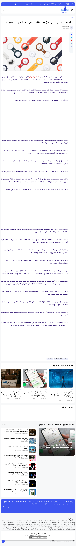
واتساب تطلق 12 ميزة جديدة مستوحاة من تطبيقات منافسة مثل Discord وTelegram (35, 394)
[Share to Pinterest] (71, 40)
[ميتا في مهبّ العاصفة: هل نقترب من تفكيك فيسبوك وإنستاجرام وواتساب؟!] (32, 432)
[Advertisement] (32, 120)
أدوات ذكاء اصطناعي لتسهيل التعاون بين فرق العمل (15, 439)
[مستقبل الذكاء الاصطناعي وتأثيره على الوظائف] (32, 449)
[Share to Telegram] (71, 47)
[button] (71, 50)
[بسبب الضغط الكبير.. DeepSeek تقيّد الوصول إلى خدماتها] (32, 483)
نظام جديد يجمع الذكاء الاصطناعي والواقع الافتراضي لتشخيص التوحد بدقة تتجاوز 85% (62, 395)
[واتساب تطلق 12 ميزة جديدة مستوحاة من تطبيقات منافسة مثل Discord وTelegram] (35, 378)
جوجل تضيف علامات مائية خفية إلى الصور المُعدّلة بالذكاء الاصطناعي (16, 490)
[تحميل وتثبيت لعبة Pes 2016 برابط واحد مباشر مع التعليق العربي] (68, 4)
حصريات (49, 358)
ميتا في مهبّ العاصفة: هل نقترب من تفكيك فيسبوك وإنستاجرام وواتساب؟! (11, 394)
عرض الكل (3, 424)
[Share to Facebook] (71, 34)
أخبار (72, 18)
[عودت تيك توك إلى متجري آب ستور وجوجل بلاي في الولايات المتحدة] (32, 466)
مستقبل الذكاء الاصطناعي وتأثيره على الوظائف (16, 447)
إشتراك (31, 537)
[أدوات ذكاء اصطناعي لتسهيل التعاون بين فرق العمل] (32, 441)
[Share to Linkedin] (71, 43)
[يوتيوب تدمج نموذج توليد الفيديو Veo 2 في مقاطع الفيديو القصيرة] (32, 458)
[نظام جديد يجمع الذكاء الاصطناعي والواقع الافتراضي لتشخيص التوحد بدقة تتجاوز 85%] (61, 378)
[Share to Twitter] (71, 37)
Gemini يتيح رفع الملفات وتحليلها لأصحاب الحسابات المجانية (18, 473)
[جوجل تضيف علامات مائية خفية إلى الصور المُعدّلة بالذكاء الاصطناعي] (32, 492)
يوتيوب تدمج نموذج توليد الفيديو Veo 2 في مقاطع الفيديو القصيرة (16, 456)
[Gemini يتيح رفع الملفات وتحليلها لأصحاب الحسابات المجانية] (32, 475)
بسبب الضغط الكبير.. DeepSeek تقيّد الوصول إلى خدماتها (17, 481)
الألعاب (71, 4)
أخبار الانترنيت (57, 358)
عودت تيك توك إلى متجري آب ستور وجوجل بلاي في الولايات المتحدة (16, 464)
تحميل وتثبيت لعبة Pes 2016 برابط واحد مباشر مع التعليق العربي (46, 4)
